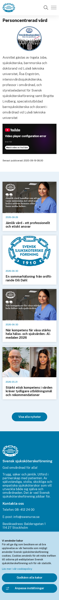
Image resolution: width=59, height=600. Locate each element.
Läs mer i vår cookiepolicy (17, 568)
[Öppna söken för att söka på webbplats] (46, 7)
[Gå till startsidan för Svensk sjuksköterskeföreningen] (10, 7)
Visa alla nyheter (29, 416)
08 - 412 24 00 (24, 509)
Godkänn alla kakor (29, 577)
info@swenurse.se (26, 517)
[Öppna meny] (53, 7)
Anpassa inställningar (29, 588)
